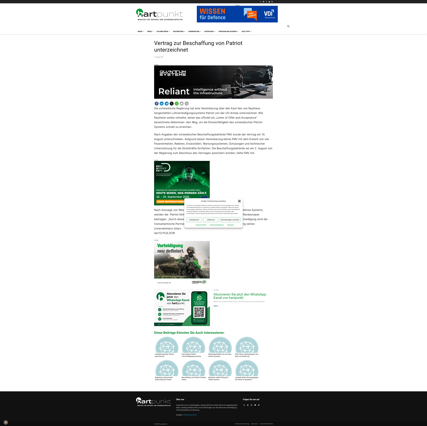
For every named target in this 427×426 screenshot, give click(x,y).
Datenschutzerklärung (217, 225)
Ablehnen (211, 220)
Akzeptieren (194, 220)
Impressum (230, 225)
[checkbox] (6, 422)
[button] (239, 201)
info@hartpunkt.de (190, 415)
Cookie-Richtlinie (200, 225)
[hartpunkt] (159, 14)
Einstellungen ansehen (230, 220)
